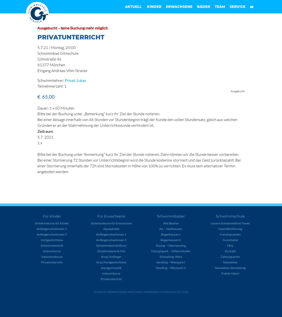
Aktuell (133, 7)
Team (220, 7)
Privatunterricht (52, 262)
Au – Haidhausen (170, 229)
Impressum (151, 292)
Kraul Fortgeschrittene (111, 262)
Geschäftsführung (230, 229)
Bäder (203, 7)
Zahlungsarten (230, 256)
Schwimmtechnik (52, 245)
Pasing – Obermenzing (171, 245)
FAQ (230, 245)
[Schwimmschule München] (38, 13)
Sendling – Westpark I (170, 262)
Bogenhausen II (171, 240)
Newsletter (230, 262)
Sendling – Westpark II (171, 268)
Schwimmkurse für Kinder (52, 223)
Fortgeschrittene (52, 240)
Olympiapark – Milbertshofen (170, 251)
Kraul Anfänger (111, 256)
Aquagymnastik (111, 268)
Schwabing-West (171, 256)
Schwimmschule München (122, 292)
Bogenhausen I (171, 234)
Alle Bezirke (171, 223)
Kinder (154, 7)
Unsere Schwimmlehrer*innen (230, 223)
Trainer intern (230, 273)
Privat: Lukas (75, 80)
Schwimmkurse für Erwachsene (111, 223)
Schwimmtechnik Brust (111, 245)
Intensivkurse (52, 251)
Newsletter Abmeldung (230, 268)
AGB (185, 292)
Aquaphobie (111, 229)
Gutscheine (230, 240)
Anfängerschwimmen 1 (52, 229)
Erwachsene (179, 7)
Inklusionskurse (51, 256)
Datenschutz (171, 292)
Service (237, 7)
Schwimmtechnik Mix (111, 251)
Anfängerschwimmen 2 (52, 234)
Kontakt (230, 251)
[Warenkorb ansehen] (251, 6)
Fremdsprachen (230, 234)
